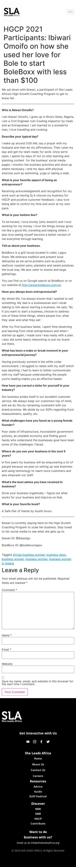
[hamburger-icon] (70, 11)
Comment (9, 589)
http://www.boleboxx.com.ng (41, 285)
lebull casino (28, 863)
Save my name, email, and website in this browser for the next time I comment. (37, 683)
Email (6, 649)
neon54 (63, 863)
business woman (13, 559)
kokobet (13, 863)
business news (56, 554)
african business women (29, 554)
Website (7, 663)
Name (7, 635)
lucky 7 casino (47, 863)
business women (36, 559)
